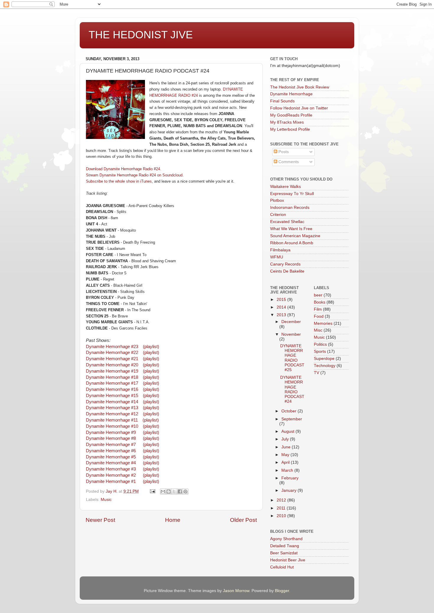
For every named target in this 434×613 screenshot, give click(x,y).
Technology (324, 365)
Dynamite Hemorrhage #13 (112, 407)
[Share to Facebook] (180, 491)
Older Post (243, 520)
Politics (320, 344)
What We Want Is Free (291, 229)
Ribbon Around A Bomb (291, 243)
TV (316, 373)
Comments (288, 162)
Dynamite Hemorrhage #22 (112, 352)
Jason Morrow (236, 591)
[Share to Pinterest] (185, 491)
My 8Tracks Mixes (287, 122)
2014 (282, 307)
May (286, 455)
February (289, 478)
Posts (283, 152)
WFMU (276, 257)
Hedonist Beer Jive (287, 560)
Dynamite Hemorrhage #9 (111, 432)
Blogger (282, 591)
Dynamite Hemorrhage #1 (111, 481)
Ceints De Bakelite (287, 271)
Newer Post (100, 520)
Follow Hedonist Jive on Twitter (299, 108)
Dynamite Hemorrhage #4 (111, 462)
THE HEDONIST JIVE (141, 35)
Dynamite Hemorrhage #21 (112, 358)
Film (318, 309)
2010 (282, 516)
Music (106, 499)
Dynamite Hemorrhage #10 (112, 426)
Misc (318, 330)
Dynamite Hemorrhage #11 (112, 420)
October (289, 411)
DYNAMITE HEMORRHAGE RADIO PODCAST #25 (292, 358)
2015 (282, 299)
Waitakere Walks (285, 186)
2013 (282, 315)
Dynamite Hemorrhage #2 (111, 475)
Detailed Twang (284, 546)
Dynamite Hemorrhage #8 (111, 438)
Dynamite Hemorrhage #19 (112, 371)
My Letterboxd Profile (290, 129)
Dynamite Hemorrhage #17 (112, 383)
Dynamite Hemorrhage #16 (112, 389)
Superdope (324, 358)
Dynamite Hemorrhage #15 (112, 395)
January (289, 490)
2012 (282, 500)
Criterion (278, 214)
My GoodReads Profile (291, 115)
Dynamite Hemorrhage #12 (112, 414)
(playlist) (151, 346)
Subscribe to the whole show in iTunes (119, 181)
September (291, 419)
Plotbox (277, 200)
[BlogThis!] (169, 491)
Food (319, 316)
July (285, 439)
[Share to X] (174, 491)
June (286, 447)
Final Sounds (282, 101)
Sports (320, 351)
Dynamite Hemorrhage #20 (112, 365)
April (286, 462)
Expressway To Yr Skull (292, 193)
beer (318, 295)
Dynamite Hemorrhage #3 (111, 469)
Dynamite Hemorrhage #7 (111, 444)
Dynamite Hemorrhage (291, 94)
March (287, 470)
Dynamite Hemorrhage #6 (111, 450)
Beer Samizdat (284, 553)
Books (319, 302)
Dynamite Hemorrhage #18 (112, 377)
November (291, 334)
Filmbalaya (280, 250)
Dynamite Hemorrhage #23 (112, 346)
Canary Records (285, 264)
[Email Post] (152, 491)
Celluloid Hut (282, 567)
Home (172, 520)
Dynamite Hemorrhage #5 (111, 457)
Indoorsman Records (289, 207)
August (288, 431)
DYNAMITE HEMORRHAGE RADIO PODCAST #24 (292, 389)
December (291, 321)
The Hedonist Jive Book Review (299, 87)
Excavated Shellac (287, 221)
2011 (282, 508)
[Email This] (163, 491)
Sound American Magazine (295, 236)
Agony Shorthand (286, 539)
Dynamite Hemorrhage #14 (112, 401)
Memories (323, 323)
